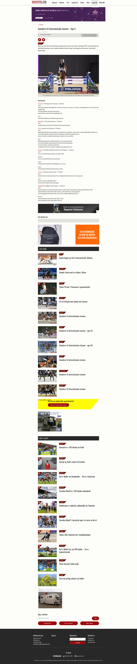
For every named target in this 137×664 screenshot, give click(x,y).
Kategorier (47, 623)
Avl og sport (63, 371)
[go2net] (67, 656)
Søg (95, 618)
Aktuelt (61, 298)
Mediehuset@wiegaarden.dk (41, 644)
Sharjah (40, 150)
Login (93, 2)
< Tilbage (40, 25)
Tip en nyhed (68, 623)
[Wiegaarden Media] (79, 656)
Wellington (41, 121)
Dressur (62, 385)
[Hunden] (57, 656)
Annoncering (91, 642)
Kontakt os (91, 640)
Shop (88, 2)
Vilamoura (41, 104)
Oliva (39, 128)
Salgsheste (75, 2)
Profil (61, 283)
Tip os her (90, 638)
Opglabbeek (41, 186)
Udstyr (82, 2)
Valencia (40, 172)
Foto (68, 2)
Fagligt (61, 575)
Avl (60, 254)
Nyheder (61, 2)
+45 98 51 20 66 (37, 642)
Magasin (54, 2)
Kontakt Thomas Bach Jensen (58, 405)
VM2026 (62, 269)
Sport (40, 43)
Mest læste (89, 623)
